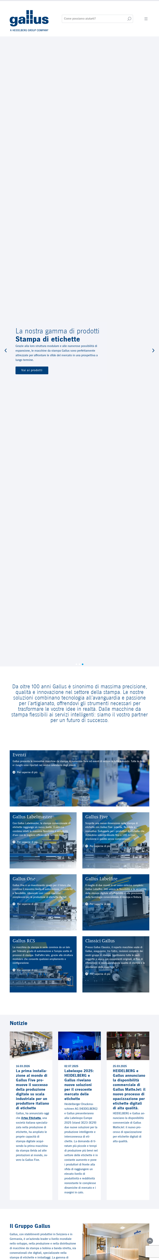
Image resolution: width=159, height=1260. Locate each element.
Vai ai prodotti (31, 370)
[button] (5, 351)
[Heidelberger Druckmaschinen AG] (29, 18)
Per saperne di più (26, 772)
